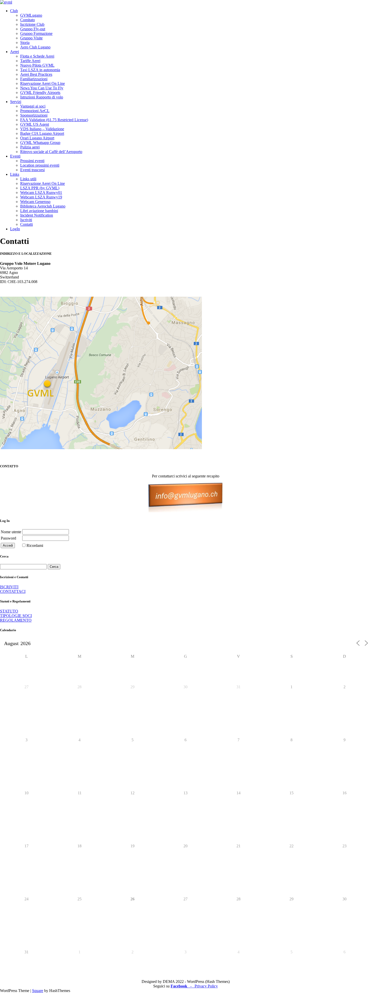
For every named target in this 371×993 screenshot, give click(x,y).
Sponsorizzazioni (33, 115)
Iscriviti (26, 220)
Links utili (28, 179)
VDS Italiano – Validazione (42, 129)
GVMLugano (31, 15)
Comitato (27, 20)
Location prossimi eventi (39, 165)
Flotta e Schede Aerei (37, 56)
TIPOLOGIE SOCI (16, 616)
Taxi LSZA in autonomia (40, 70)
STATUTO (9, 611)
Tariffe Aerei (30, 61)
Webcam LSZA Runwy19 (41, 197)
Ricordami (34, 545)
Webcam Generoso (35, 201)
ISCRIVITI (9, 587)
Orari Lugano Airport (37, 138)
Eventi (15, 156)
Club (14, 11)
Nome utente (11, 532)
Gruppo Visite (31, 38)
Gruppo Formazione (36, 33)
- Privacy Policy (202, 986)
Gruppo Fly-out (32, 29)
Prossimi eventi (32, 161)
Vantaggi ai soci (32, 106)
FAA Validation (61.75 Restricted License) (54, 120)
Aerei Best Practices (36, 74)
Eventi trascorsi (32, 170)
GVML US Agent (34, 124)
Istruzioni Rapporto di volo (41, 97)
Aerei (14, 51)
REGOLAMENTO (16, 620)
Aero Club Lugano (35, 47)
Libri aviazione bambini (39, 211)
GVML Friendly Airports (40, 92)
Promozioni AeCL (34, 111)
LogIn (15, 229)
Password (8, 538)
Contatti (26, 224)
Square (37, 990)
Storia (25, 42)
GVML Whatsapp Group (40, 142)
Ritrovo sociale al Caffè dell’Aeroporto (51, 151)
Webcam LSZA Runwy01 (41, 192)
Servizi (15, 101)
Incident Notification (36, 215)
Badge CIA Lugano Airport (42, 133)
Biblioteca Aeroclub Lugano (42, 206)
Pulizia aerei (30, 147)
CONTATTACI (12, 591)
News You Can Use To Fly (41, 88)
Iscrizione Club (32, 24)
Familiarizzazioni (33, 79)
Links (14, 174)
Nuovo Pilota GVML (37, 65)
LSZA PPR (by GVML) (39, 188)
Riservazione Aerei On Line (42, 83)
